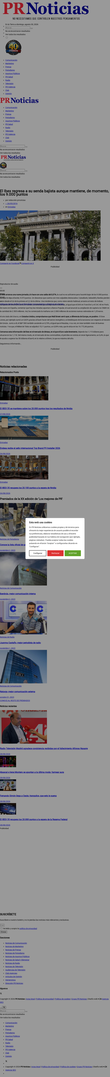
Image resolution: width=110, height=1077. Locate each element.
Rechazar (55, 553)
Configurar (37, 553)
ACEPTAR (73, 553)
